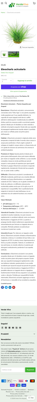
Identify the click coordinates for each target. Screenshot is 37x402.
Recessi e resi (10, 392)
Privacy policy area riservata (14, 396)
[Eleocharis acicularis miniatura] (4, 54)
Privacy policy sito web (22, 392)
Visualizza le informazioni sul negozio (13, 100)
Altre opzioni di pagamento (18, 91)
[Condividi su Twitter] (6, 287)
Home (3, 12)
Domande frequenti (6, 390)
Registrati (30, 370)
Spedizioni (31, 390)
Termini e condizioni (20, 390)
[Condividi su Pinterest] (13, 287)
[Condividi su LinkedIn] (9, 287)
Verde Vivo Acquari (7, 73)
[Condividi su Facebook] (2, 287)
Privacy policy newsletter (17, 394)
